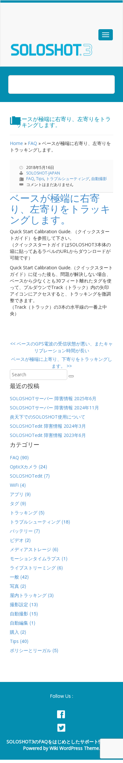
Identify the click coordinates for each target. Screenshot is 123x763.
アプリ (17, 494)
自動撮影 (99, 178)
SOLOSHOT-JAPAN (43, 173)
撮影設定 (19, 604)
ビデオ (17, 540)
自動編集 (19, 623)
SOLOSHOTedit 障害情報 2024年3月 (48, 426)
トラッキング (23, 512)
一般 (14, 577)
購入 (14, 632)
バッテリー (21, 531)
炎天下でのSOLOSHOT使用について (47, 417)
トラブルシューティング (67, 178)
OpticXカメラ (23, 467)
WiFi (14, 485)
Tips (40, 178)
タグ (14, 503)
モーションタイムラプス (35, 558)
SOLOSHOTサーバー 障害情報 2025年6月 (53, 398)
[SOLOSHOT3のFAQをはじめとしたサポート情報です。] (59, 41)
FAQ (32, 143)
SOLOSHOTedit (26, 476)
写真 (14, 586)
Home (16, 143)
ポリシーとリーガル (30, 650)
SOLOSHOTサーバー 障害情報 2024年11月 (54, 407)
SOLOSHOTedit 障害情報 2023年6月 (48, 435)
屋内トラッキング (28, 595)
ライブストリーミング (33, 568)
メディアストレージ (30, 549)
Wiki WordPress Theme (74, 748)
